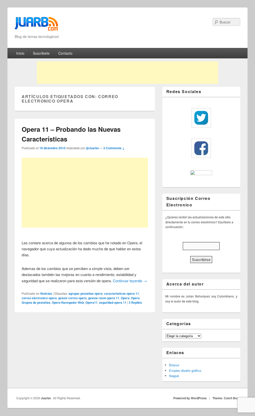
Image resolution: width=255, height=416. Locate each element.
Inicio (20, 53)
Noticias (46, 293)
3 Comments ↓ (114, 148)
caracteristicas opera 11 (121, 293)
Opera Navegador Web (68, 302)
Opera (125, 298)
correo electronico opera (39, 298)
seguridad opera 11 (113, 302)
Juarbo (46, 398)
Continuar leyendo (130, 280)
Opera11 (91, 302)
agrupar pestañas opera (85, 293)
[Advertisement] (127, 72)
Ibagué (174, 375)
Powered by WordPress (190, 398)
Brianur (174, 365)
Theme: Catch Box (225, 398)
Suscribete (41, 53)
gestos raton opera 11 (103, 298)
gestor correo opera (72, 298)
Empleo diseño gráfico (185, 370)
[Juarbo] (36, 25)
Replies (135, 302)
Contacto (65, 53)
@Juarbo (92, 148)
